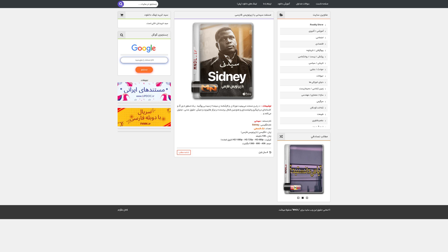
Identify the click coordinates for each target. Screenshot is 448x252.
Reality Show (316, 25)
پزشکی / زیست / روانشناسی (310, 56)
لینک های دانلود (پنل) (247, 4)
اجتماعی (319, 37)
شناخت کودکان (316, 108)
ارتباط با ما (267, 4)
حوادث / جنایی (316, 69)
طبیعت (320, 114)
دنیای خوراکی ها (316, 82)
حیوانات (319, 76)
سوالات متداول (302, 4)
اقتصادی (319, 44)
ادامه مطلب (183, 152)
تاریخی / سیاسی (316, 63)
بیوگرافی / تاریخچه (314, 50)
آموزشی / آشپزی (316, 31)
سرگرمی (319, 101)
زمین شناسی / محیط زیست (311, 88)
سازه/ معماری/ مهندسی (312, 95)
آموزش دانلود (284, 4)
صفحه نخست (322, 4)
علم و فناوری (317, 120)
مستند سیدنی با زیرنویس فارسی (252, 15)
